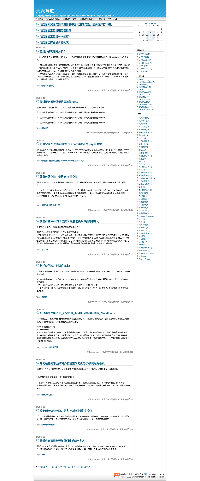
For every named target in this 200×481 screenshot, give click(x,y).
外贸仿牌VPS (145, 173)
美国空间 (56, 205)
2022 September (147, 82)
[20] (77, 467)
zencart (143, 219)
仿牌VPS (144, 57)
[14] (57, 467)
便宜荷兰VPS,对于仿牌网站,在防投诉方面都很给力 (69, 221)
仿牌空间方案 (145, 248)
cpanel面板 (144, 211)
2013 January (146, 109)
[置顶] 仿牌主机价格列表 (54, 42)
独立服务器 (144, 239)
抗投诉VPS (144, 231)
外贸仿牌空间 (46, 205)
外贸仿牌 (44, 128)
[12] (51, 467)
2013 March (145, 104)
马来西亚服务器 (146, 216)
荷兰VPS (44, 250)
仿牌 (142, 187)
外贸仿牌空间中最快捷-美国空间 (59, 176)
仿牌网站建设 (145, 63)
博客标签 (101, 19)
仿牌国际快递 (145, 69)
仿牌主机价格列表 (53, 19)
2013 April (144, 102)
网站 (142, 222)
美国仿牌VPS (145, 176)
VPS (142, 161)
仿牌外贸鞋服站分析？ (53, 51)
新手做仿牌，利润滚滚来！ (55, 265)
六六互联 (45, 11)
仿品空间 (143, 202)
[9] (43, 467)
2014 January (146, 100)
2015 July (144, 90)
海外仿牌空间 (46, 395)
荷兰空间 (143, 205)
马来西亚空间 (146, 133)
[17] (67, 467)
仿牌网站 (143, 193)
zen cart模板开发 (68, 161)
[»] (89, 467)
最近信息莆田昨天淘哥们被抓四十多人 (62, 440)
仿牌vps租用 (145, 225)
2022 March (145, 87)
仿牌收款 (143, 66)
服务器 (143, 159)
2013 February (146, 107)
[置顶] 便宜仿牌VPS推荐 (54, 36)
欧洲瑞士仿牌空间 (48, 425)
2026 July (144, 80)
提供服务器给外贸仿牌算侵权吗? (59, 101)
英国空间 (143, 208)
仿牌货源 (143, 72)
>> (155, 23)
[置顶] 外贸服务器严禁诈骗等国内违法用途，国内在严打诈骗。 (76, 24)
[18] (70, 467)
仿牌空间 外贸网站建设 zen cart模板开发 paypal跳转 (71, 144)
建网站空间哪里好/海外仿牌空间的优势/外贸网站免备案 (72, 363)
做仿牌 (44, 297)
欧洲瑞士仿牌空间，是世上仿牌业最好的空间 (66, 410)
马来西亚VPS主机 (147, 178)
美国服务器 (144, 236)
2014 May (144, 97)
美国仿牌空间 (145, 156)
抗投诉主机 (144, 199)
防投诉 (143, 150)
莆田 (43, 455)
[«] (41, 467)
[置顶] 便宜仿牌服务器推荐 (55, 30)
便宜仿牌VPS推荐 (70, 19)
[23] (86, 467)
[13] (54, 467)
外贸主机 (144, 127)
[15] (60, 467)
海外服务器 (144, 251)
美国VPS (143, 228)
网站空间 (143, 256)
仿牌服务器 (145, 60)
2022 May (144, 85)
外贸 (142, 170)
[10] (45, 467)
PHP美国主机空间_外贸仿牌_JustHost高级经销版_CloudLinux (77, 313)
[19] (73, 467)
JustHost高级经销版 (49, 347)
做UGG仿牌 (145, 259)
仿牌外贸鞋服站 (47, 86)
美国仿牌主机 (145, 190)
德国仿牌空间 (145, 234)
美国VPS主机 (145, 184)
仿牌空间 (44, 161)
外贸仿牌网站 (145, 181)
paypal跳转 (79, 161)
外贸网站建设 (54, 161)
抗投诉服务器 (145, 214)
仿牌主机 (143, 144)
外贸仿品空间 (145, 167)
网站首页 (39, 19)
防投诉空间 (144, 242)
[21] (80, 467)
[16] (64, 467)
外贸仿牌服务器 (146, 254)
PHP (142, 164)
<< (146, 23)
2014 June (144, 95)
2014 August (145, 92)
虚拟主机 (143, 135)
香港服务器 (144, 196)
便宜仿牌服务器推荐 (87, 19)
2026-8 (150, 23)
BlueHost (144, 245)
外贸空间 (143, 138)
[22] (83, 467)
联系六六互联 (113, 19)
